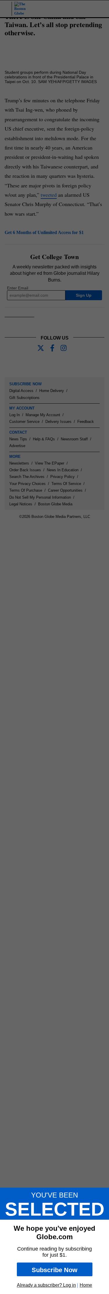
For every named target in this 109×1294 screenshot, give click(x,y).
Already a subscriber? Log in (46, 1285)
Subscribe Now (54, 1270)
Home (86, 1285)
